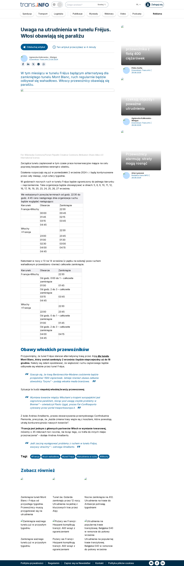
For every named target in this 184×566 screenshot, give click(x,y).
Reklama (157, 13)
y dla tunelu (102, 356)
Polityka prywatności (32, 563)
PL (137, 4)
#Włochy (104, 456)
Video (123, 13)
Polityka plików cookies (121, 563)
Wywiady (93, 13)
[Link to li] (162, 563)
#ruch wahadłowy (50, 456)
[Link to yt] (151, 563)
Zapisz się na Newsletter (77, 563)
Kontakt (99, 563)
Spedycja (27, 13)
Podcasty (137, 13)
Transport (42, 13)
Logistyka (58, 13)
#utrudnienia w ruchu (87, 456)
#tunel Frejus (68, 456)
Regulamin (53, 563)
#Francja (35, 456)
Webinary (109, 13)
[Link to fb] (157, 563)
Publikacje (78, 13)
